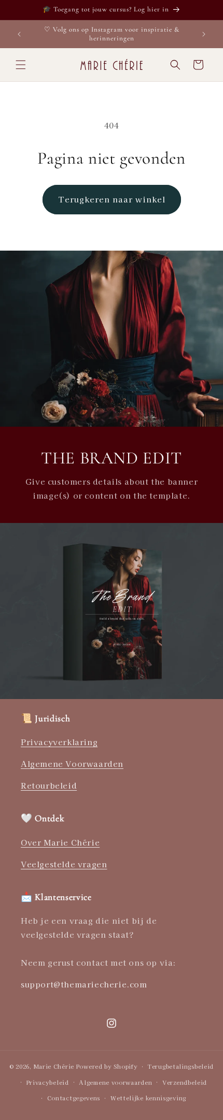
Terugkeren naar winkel (111, 199)
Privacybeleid (47, 1082)
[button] (20, 64)
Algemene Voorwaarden (72, 763)
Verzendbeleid (184, 1082)
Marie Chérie (54, 1066)
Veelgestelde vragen (64, 864)
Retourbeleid (49, 785)
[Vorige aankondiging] (19, 34)
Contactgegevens (74, 1098)
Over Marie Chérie (60, 842)
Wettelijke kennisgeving (148, 1098)
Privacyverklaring (59, 741)
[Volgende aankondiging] (203, 34)
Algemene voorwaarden (115, 1082)
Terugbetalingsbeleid (181, 1066)
